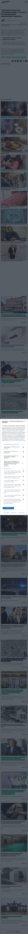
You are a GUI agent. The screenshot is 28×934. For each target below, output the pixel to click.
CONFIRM (8, 508)
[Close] (25, 421)
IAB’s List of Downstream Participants (15, 440)
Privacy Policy (21, 512)
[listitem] (14, 444)
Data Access (14, 512)
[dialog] (14, 467)
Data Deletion (6, 512)
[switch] (23, 447)
